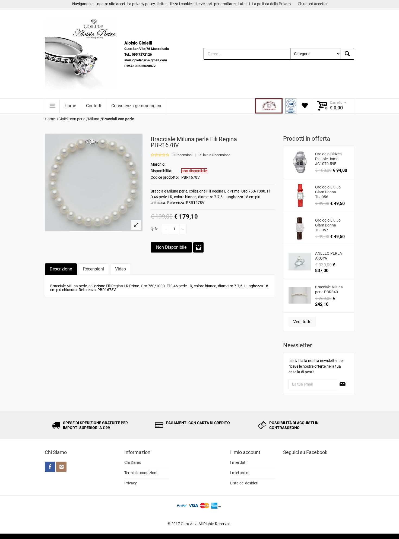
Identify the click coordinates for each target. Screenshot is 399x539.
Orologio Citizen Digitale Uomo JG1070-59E (328, 159)
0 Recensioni (182, 155)
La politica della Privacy (271, 4)
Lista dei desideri (244, 483)
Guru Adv (189, 524)
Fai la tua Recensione (214, 155)
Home (70, 105)
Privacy (130, 483)
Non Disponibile (171, 247)
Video (120, 269)
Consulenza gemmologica (136, 105)
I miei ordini (239, 473)
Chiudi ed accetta (312, 4)
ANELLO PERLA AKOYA (328, 255)
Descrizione (61, 269)
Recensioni (93, 269)
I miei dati (238, 462)
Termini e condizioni (140, 473)
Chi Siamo (132, 462)
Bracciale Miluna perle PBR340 (329, 289)
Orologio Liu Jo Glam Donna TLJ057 (328, 225)
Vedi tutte (302, 321)
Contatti (93, 105)
